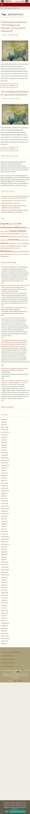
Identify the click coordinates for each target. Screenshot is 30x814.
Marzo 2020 (4, 589)
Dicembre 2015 (5, 635)
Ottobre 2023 (4, 487)
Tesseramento (25, 253)
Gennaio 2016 (4, 632)
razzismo (13, 247)
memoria (2, 245)
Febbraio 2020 (4, 592)
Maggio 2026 (4, 418)
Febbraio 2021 (4, 561)
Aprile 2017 (4, 617)
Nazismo (7, 245)
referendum (17, 247)
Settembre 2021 (5, 543)
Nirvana (14, 680)
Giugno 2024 (4, 472)
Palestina (20, 245)
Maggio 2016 (4, 627)
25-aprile (4, 222)
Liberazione (26, 243)
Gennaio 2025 (4, 454)
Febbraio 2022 (4, 531)
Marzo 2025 (4, 449)
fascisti (16, 236)
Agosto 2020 (4, 576)
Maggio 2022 (4, 523)
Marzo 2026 (4, 423)
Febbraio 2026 (4, 426)
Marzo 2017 (4, 620)
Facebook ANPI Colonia (7, 655)
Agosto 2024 (4, 467)
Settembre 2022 (5, 513)
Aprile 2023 (4, 495)
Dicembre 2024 (5, 457)
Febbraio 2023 (4, 500)
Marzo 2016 (4, 630)
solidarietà (6, 253)
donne (21, 233)
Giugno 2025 (4, 441)
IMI (27, 239)
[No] (28, 807)
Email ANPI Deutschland (7, 665)
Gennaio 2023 (4, 502)
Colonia (12, 230)
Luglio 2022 (4, 518)
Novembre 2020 (5, 569)
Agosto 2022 (4, 515)
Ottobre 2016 (4, 625)
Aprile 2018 (4, 607)
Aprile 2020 (4, 586)
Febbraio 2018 (4, 609)
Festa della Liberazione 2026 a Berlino (10, 202)
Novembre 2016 (5, 622)
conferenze (21, 230)
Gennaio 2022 (4, 533)
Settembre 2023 (5, 490)
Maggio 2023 (4, 492)
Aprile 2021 (4, 556)
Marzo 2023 (4, 497)
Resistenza (5, 250)
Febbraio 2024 (4, 482)
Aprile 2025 (4, 446)
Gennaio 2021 (4, 564)
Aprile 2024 (4, 477)
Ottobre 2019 (4, 594)
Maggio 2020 (4, 584)
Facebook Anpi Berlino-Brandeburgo (10, 651)
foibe (7, 239)
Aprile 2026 (4, 421)
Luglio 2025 (4, 439)
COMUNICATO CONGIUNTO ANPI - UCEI (10, 266)
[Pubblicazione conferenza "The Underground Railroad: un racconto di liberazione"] (15, 50)
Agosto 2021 (4, 546)
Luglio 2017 (4, 615)
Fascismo (4, 235)
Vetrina (17, 98)
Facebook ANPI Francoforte (8, 658)
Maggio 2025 (4, 444)
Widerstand (5, 255)
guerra (20, 239)
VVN (1, 255)
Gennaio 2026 (4, 429)
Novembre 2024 (5, 459)
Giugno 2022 (4, 520)
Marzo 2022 (4, 528)
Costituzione (3, 233)
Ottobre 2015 (4, 640)
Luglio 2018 (4, 604)
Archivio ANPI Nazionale (9, 261)
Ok (6, 811)
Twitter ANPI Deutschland (8, 662)
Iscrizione (15, 242)
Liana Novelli (20, 242)
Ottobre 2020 (4, 571)
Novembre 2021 (5, 538)
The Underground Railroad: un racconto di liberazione (14, 93)
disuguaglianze (16, 233)
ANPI (19, 223)
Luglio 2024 (4, 469)
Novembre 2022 (5, 508)
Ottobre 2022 (4, 510)
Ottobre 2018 (4, 602)
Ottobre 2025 (4, 434)
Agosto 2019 (4, 597)
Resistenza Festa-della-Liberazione (20, 251)
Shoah (2, 253)
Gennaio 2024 (4, 485)
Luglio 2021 (4, 548)
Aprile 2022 (4, 525)
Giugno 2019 (4, 599)
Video (17, 34)
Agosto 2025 (4, 436)
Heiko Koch (24, 239)
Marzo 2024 (4, 480)
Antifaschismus (6, 226)
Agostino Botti (13, 223)
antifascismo (19, 226)
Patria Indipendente (8, 406)
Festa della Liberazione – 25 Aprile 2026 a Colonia (13, 200)
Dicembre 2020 (5, 566)
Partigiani (24, 245)
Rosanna (5, 34)
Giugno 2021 (4, 551)
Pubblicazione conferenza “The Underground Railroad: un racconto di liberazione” (14, 26)
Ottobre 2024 (4, 462)
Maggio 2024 (4, 474)
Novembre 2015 (5, 637)
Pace (17, 245)
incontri (4, 242)
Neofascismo (12, 245)
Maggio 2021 (4, 553)
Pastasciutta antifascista (5, 247)
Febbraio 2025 (4, 452)
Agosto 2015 (4, 643)
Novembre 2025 (5, 431)
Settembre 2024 (5, 464)
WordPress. (20, 680)
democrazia (9, 233)
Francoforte (12, 34)
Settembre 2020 (5, 574)
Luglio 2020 (4, 579)
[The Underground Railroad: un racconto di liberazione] (15, 113)
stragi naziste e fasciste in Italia (16, 253)
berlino (7, 230)
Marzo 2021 (4, 558)
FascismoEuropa (11, 236)
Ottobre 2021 (4, 541)
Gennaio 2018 (4, 612)
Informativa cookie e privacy (17, 811)
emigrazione (25, 233)
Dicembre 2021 (5, 536)
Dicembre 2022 (5, 505)
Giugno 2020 (4, 581)
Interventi (10, 243)
